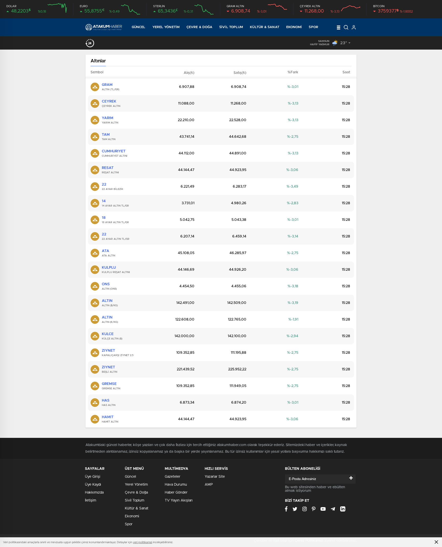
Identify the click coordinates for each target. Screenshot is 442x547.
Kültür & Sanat (264, 27)
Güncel (139, 27)
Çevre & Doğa (199, 27)
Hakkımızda (94, 492)
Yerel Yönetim (166, 27)
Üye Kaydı (93, 484)
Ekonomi (294, 27)
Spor (313, 27)
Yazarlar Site (215, 476)
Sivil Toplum (231, 27)
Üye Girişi (92, 476)
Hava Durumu (176, 484)
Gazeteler (172, 476)
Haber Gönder (176, 492)
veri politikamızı (142, 542)
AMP (209, 484)
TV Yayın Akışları (179, 500)
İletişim (90, 500)
